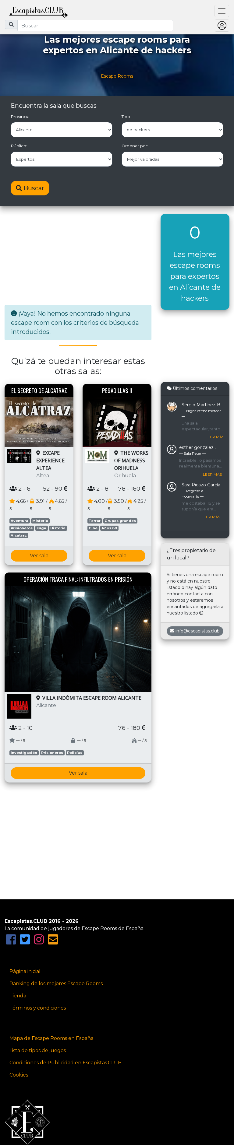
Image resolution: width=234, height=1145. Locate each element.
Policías (74, 753)
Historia (58, 528)
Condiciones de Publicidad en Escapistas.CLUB (65, 1063)
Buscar (33, 188)
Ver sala (39, 555)
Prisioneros (22, 528)
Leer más (214, 437)
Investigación (24, 753)
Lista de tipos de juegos (37, 1050)
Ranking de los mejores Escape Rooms (56, 983)
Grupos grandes (120, 521)
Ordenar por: (135, 145)
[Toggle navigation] (221, 11)
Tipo (126, 116)
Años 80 (109, 528)
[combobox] (95, 25)
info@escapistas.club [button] (198, 631)
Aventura (19, 521)
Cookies (18, 1075)
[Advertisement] (78, 256)
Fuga (41, 528)
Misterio (40, 521)
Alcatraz (19, 535)
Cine (93, 528)
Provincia (20, 116)
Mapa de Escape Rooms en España (51, 1038)
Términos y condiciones (37, 1008)
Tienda (17, 996)
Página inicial (25, 971)
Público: (19, 145)
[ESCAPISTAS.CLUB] (38, 10)
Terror (95, 521)
